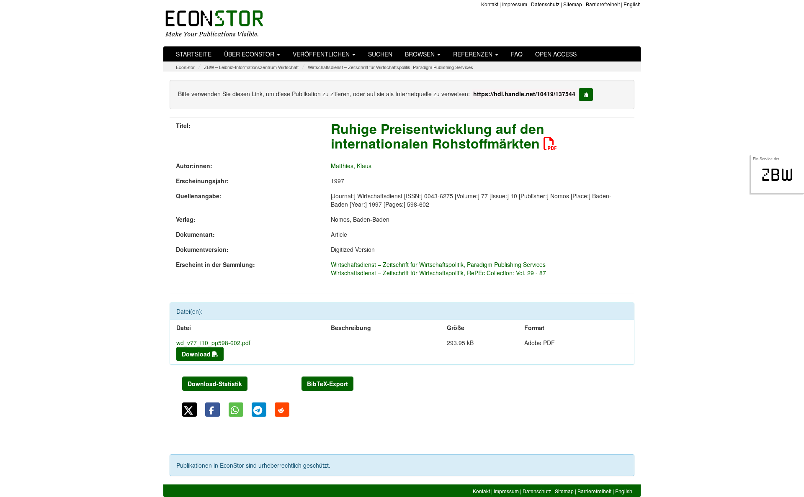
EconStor (185, 67)
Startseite (193, 54)
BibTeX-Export (327, 383)
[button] (189, 409)
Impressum (514, 4)
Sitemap (572, 4)
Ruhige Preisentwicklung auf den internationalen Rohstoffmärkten (437, 136)
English (632, 4)
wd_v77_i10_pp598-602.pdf (213, 342)
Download (197, 354)
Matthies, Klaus (351, 165)
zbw (777, 174)
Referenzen (473, 54)
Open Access (556, 54)
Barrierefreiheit (603, 4)
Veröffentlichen (322, 54)
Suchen (380, 54)
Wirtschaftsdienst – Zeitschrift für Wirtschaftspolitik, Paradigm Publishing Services (390, 67)
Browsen (420, 54)
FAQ (517, 54)
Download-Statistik (215, 383)
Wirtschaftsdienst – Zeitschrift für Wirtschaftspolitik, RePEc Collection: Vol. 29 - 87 (438, 273)
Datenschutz (545, 4)
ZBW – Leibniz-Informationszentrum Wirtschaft (251, 67)
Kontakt (489, 4)
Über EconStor (250, 54)
